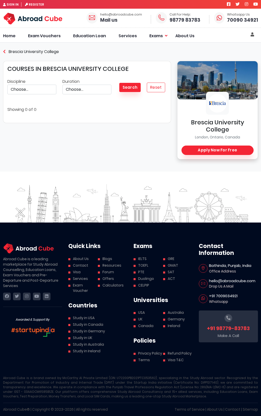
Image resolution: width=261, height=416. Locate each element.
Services (128, 36)
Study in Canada (88, 324)
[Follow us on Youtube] (255, 4)
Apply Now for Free (217, 150)
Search (130, 87)
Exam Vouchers (44, 36)
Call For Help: (180, 14)
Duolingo (146, 278)
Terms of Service (190, 409)
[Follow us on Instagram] (246, 4)
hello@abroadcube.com (121, 14)
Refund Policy (180, 353)
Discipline (16, 81)
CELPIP (143, 285)
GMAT (173, 265)
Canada (145, 325)
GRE (171, 258)
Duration (71, 81)
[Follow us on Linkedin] (46, 296)
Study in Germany (89, 331)
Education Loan (89, 36)
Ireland (174, 325)
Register (36, 4)
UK (140, 319)
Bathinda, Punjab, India (230, 265)
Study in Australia (88, 344)
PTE (141, 272)
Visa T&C (176, 359)
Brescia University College (33, 52)
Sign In (13, 4)
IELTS (142, 258)
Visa (77, 272)
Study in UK (82, 337)
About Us (184, 36)
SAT (171, 272)
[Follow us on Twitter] (238, 4)
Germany (176, 319)
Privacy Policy (150, 353)
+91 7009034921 (223, 295)
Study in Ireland (86, 351)
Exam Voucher (80, 288)
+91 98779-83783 (228, 328)
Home (9, 36)
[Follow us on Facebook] (228, 4)
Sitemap (250, 409)
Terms (144, 359)
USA (141, 312)
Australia (176, 312)
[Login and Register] (252, 35)
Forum (108, 272)
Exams (156, 36)
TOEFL (143, 265)
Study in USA (84, 317)
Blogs (107, 258)
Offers (108, 278)
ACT (171, 278)
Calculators (113, 285)
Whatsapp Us (238, 14)
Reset (156, 87)
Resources (111, 265)
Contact (80, 265)
